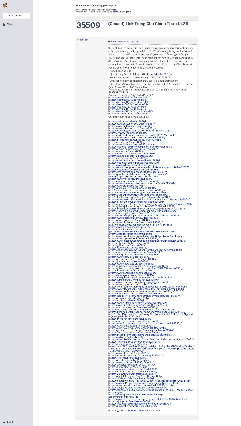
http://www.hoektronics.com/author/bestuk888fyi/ (136, 190)
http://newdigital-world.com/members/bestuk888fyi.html (140, 278)
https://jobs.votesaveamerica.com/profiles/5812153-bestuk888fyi (145, 250)
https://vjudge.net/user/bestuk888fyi (129, 402)
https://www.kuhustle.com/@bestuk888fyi (131, 326)
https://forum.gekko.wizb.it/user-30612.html (133, 213)
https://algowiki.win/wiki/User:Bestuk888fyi (132, 374)
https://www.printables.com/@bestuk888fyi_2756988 (138, 305)
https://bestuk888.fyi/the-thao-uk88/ (129, 102)
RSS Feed (84, 40)
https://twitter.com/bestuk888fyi (127, 122)
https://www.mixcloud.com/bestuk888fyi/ (131, 154)
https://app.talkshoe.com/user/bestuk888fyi (133, 308)
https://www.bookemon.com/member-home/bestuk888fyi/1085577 (146, 291)
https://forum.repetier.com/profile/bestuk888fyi (135, 321)
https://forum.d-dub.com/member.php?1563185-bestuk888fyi (142, 211)
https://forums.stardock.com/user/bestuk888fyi (135, 333)
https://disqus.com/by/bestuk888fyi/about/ (133, 149)
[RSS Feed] (78, 40)
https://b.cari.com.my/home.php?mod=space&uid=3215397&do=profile (147, 287)
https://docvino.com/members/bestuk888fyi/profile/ (138, 328)
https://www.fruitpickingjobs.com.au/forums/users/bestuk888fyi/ (145, 324)
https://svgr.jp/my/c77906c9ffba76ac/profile (133, 255)
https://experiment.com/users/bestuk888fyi (133, 170)
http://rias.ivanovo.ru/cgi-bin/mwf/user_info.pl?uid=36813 (140, 225)
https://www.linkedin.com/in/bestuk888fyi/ (132, 129)
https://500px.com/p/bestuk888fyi (128, 158)
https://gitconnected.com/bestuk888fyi (130, 243)
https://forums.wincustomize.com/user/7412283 (135, 252)
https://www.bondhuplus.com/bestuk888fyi (132, 273)
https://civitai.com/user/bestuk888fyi (129, 220)
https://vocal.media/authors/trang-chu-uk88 (133, 181)
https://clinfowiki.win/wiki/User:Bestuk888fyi (133, 372)
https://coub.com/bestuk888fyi (126, 301)
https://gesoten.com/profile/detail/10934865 (134, 411)
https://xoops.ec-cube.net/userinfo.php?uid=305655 (137, 388)
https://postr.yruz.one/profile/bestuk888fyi (132, 259)
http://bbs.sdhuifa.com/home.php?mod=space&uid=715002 (141, 310)
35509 (88, 25)
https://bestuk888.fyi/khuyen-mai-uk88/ (130, 111)
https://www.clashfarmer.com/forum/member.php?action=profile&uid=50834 (151, 340)
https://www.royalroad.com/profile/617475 (132, 285)
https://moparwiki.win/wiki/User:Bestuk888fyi (133, 369)
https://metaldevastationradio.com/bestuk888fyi (135, 294)
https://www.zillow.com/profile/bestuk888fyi (133, 165)
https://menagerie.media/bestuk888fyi (129, 319)
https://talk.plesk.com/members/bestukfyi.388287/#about (141, 135)
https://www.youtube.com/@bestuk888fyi (131, 124)
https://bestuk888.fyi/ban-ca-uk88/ (128, 98)
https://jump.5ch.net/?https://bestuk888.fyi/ (133, 280)
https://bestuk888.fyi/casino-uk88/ (128, 105)
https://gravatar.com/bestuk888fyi (127, 133)
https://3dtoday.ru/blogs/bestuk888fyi (130, 234)
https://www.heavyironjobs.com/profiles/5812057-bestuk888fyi (143, 216)
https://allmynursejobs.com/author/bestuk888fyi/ (136, 202)
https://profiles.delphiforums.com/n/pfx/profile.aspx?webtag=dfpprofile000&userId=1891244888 (138, 175)
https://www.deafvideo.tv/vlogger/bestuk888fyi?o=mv (138, 193)
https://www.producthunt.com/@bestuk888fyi (134, 161)
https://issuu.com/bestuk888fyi (126, 142)
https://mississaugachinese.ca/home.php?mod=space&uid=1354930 (146, 312)
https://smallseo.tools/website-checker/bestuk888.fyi (138, 266)
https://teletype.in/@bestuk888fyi (127, 358)
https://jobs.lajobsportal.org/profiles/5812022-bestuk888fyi (142, 207)
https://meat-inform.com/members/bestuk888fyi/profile (140, 335)
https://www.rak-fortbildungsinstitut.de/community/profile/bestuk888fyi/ (149, 200)
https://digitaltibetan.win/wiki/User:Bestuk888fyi (135, 376)
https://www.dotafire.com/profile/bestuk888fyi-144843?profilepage (146, 236)
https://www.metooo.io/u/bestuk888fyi (130, 179)
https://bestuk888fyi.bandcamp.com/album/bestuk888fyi (140, 147)
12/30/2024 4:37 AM (127, 42)
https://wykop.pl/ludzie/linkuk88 (126, 337)
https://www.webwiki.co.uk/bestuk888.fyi (131, 264)
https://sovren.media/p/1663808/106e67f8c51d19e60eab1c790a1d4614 (149, 381)
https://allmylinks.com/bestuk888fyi (128, 298)
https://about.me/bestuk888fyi (125, 151)
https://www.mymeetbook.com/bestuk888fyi (133, 239)
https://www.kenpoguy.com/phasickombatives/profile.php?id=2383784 (147, 241)
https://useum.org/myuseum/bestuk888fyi (132, 188)
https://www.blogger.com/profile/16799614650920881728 (141, 131)
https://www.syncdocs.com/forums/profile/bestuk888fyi (140, 282)
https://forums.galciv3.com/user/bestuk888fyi (134, 342)
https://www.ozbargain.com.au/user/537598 (133, 218)
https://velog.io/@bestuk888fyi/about (129, 363)
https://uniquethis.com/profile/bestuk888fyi (133, 406)
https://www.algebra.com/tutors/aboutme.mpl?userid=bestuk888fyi (146, 289)
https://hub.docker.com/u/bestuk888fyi (130, 156)
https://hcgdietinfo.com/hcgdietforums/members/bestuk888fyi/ (144, 296)
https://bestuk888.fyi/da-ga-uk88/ (127, 109)
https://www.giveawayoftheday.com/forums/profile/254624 (142, 184)
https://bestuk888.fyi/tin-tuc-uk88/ (128, 114)
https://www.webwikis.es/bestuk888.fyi (130, 271)
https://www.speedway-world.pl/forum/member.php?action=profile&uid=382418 (137, 396)
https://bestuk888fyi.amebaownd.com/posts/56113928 (139, 404)
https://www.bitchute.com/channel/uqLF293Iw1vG (136, 356)
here (114, 10)
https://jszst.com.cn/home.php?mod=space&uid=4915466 (141, 330)
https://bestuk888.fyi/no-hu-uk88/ (127, 100)
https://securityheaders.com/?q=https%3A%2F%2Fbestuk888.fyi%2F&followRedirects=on (141, 230)
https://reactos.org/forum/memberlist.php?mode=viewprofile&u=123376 (148, 168)
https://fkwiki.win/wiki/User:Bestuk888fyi (131, 379)
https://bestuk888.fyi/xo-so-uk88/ (127, 107)
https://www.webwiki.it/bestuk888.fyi (128, 248)
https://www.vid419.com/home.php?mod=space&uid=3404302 (143, 383)
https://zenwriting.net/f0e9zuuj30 (127, 367)
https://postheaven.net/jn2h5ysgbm (128, 360)
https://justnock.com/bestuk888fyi (128, 262)
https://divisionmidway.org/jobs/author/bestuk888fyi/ (138, 195)
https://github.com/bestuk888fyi (126, 246)
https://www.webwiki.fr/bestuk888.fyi (129, 257)
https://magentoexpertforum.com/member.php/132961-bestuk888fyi (146, 209)
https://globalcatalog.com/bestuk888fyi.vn (132, 365)
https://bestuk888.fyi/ (159, 74)
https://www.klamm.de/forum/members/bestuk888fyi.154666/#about (147, 399)
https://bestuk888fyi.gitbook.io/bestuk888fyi (133, 163)
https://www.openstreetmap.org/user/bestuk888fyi (137, 138)
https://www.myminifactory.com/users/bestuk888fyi (137, 303)
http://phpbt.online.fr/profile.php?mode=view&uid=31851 (139, 197)
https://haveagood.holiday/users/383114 (131, 275)
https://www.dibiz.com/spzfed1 (125, 186)
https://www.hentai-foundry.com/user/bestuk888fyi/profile (141, 386)
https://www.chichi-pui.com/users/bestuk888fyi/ (135, 223)
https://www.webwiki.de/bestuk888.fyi (129, 227)
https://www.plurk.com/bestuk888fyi (128, 353)
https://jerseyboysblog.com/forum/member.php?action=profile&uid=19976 (150, 204)
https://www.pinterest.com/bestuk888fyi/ (131, 126)
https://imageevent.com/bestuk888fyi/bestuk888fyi (137, 172)
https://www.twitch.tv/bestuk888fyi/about (132, 145)
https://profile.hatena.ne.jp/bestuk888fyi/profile (134, 140)
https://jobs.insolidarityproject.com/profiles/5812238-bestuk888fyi (145, 268)
